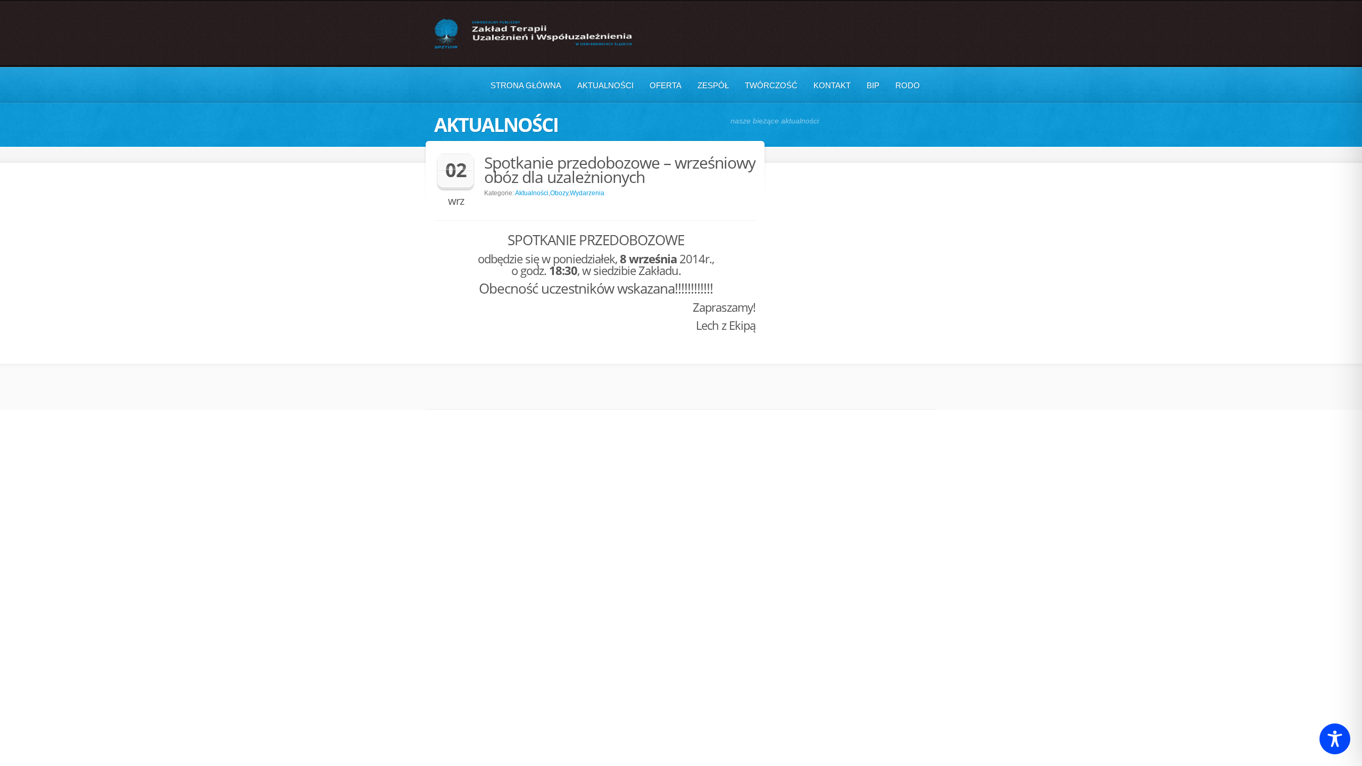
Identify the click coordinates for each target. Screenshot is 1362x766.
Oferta (666, 85)
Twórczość (771, 85)
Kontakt (832, 85)
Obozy (559, 193)
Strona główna (526, 85)
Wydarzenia (587, 193)
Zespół (713, 85)
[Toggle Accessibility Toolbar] (1334, 738)
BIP (873, 85)
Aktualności (605, 85)
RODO (907, 85)
